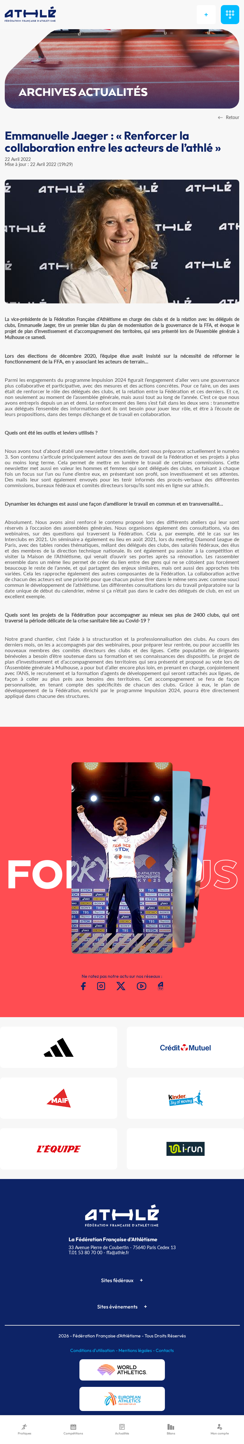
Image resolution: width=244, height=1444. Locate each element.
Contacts (165, 1350)
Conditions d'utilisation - (94, 1350)
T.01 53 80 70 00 (85, 1252)
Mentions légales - (137, 1350)
